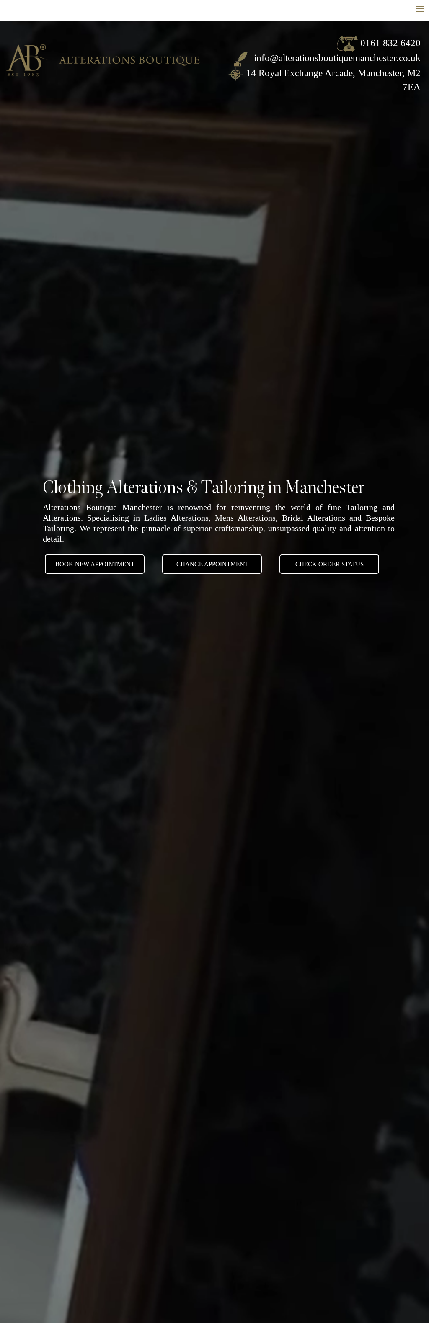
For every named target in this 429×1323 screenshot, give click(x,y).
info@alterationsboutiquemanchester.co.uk (336, 58)
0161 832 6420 (390, 43)
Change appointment (212, 564)
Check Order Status (329, 564)
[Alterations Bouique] (103, 56)
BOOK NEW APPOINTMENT (94, 564)
